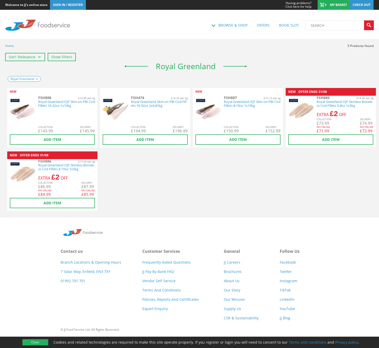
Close (35, 342)
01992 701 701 (73, 280)
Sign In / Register (68, 5)
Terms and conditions (307, 342)
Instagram (288, 280)
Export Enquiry (155, 308)
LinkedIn (287, 299)
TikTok (285, 290)
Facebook (288, 262)
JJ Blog (285, 317)
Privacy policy (346, 342)
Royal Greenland (22, 79)
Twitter (286, 271)
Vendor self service (159, 280)
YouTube (287, 308)
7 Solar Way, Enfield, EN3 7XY (85, 271)
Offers (263, 25)
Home (9, 46)
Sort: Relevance (22, 56)
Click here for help (298, 5)
